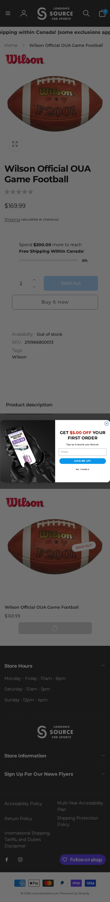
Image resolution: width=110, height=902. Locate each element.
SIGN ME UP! (82, 461)
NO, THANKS (82, 470)
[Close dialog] (106, 423)
